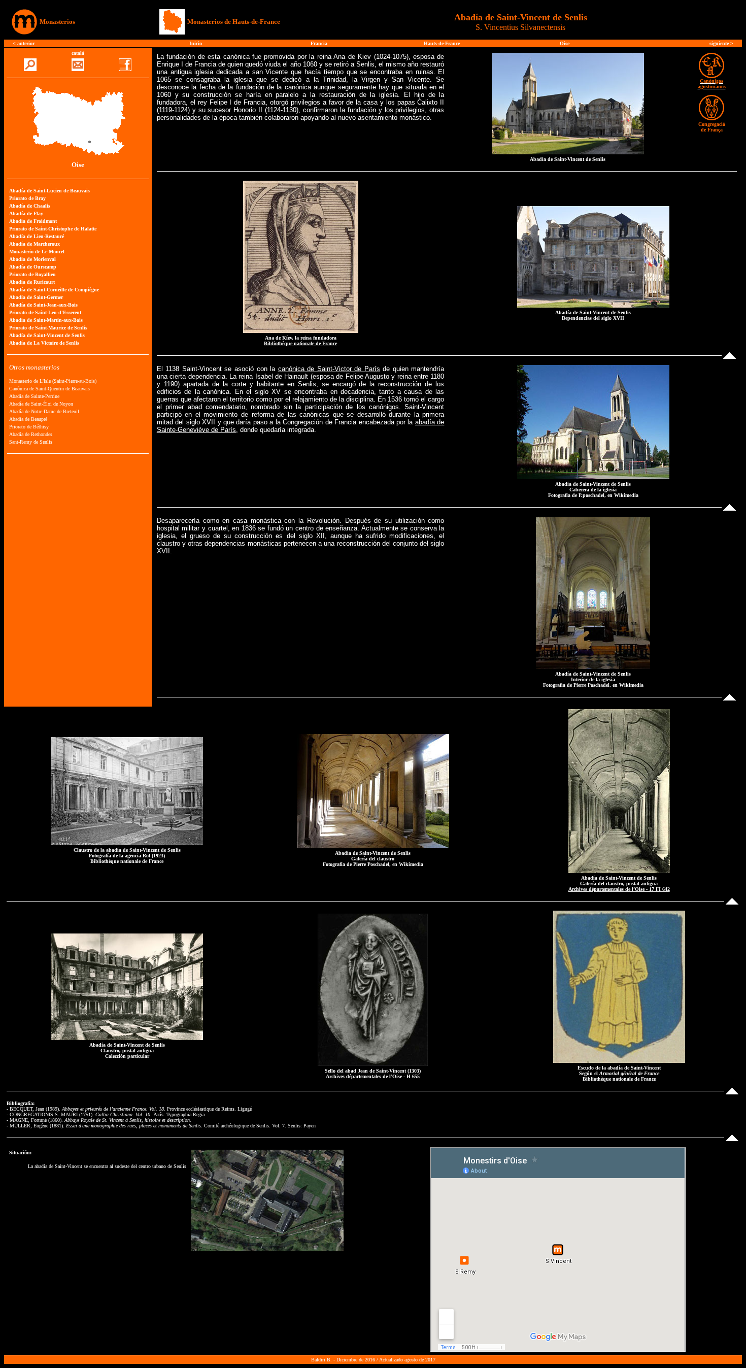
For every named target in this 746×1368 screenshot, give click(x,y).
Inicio (195, 43)
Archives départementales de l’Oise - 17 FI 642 (619, 889)
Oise (564, 43)
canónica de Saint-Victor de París (329, 369)
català (78, 53)
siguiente (719, 43)
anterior (26, 43)
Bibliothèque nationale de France (300, 343)
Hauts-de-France (442, 43)
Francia (319, 43)
